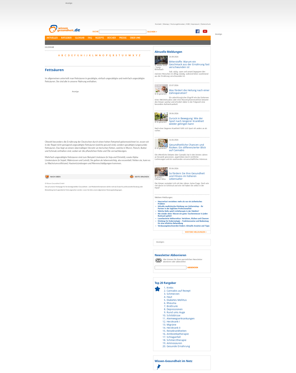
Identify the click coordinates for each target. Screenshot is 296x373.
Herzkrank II (173, 327)
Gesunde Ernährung (178, 346)
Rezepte (99, 38)
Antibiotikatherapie (178, 333)
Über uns (135, 38)
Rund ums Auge (176, 312)
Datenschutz (206, 24)
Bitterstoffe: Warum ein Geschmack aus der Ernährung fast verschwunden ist (189, 64)
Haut (169, 296)
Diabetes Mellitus (177, 300)
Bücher (111, 38)
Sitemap (166, 24)
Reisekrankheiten (177, 330)
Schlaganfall (174, 337)
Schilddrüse (173, 315)
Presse (123, 38)
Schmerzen (173, 293)
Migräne (171, 324)
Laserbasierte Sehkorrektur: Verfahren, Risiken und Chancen (183, 218)
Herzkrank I (173, 321)
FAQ (90, 38)
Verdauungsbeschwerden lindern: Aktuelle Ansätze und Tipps (183, 226)
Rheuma (171, 303)
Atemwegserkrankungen (181, 318)
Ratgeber (66, 38)
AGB (187, 24)
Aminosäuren (174, 343)
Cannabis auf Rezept (178, 290)
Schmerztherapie (176, 340)
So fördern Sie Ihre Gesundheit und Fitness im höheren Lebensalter (187, 176)
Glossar (79, 38)
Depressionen (175, 309)
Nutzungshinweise (177, 24)
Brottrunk (172, 306)
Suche (95, 32)
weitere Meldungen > (196, 232)
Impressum (195, 24)
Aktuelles (52, 38)
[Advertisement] (127, 12)
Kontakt (158, 24)
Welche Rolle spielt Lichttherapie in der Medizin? (178, 211)
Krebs (170, 287)
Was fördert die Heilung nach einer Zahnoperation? (189, 92)
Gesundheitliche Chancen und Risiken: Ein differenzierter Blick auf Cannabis (187, 147)
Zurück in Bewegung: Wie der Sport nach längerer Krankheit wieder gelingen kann (186, 121)
